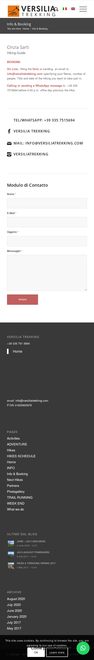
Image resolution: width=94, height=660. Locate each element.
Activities (13, 438)
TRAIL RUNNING (20, 497)
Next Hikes (15, 479)
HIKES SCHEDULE (21, 456)
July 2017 (14, 622)
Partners (13, 485)
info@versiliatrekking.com (32, 400)
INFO (11, 467)
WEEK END (15, 503)
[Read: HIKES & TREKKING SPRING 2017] (11, 566)
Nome (11, 194)
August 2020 (16, 598)
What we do (15, 509)
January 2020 (16, 616)
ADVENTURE (17, 444)
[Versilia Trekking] (39, 9)
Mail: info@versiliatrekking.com (48, 143)
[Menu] (81, 9)
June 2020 (14, 610)
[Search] (54, 9)
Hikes (11, 450)
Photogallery (16, 491)
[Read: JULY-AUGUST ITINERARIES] (11, 555)
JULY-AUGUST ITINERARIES (33, 552)
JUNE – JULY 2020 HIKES (31, 541)
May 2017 (14, 628)
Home (17, 351)
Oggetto (13, 232)
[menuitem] (54, 9)
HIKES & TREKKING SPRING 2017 (36, 563)
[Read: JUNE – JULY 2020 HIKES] (11, 544)
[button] (83, 648)
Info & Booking (19, 24)
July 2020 (14, 604)
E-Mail (11, 213)
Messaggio (14, 251)
